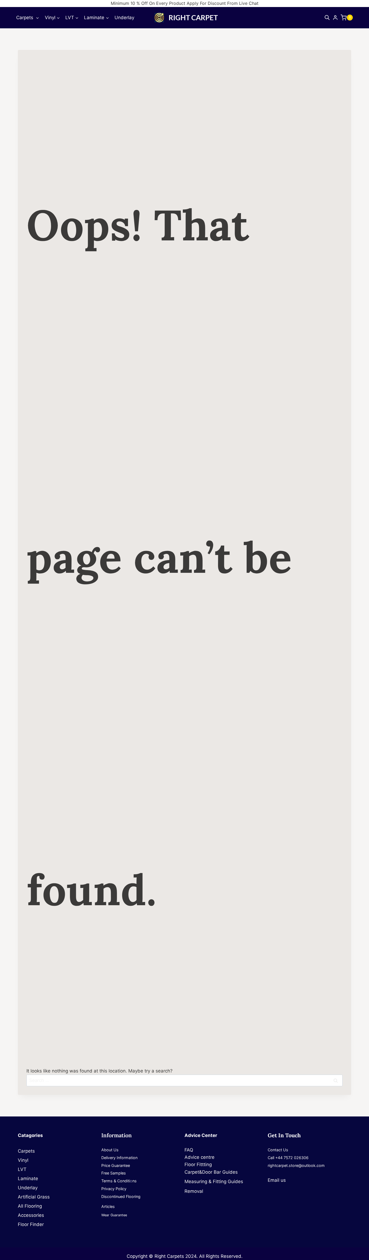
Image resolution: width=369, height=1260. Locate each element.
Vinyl (23, 1160)
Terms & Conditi (115, 1181)
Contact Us (278, 1149)
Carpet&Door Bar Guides (211, 1172)
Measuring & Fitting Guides (214, 1181)
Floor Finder (31, 1224)
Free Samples (113, 1173)
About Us (110, 1149)
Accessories (31, 1215)
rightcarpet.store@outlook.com (296, 1165)
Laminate (28, 1178)
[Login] (335, 17)
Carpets (28, 1151)
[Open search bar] (327, 17)
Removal (194, 1191)
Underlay (124, 17)
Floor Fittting (198, 1164)
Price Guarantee (115, 1165)
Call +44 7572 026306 (288, 1157)
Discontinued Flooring (120, 1196)
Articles (108, 1206)
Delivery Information (119, 1157)
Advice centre (199, 1157)
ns (134, 1181)
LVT (22, 1169)
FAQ (189, 1150)
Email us (277, 1180)
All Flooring (30, 1206)
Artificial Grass (34, 1197)
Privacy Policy (113, 1188)
